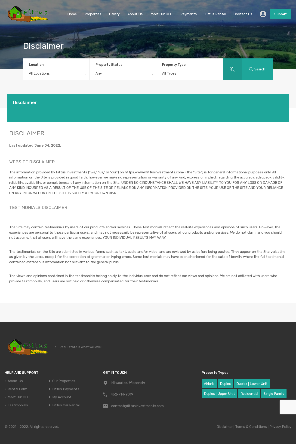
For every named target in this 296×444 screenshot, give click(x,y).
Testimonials (18, 405)
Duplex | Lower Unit (252, 384)
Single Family (274, 394)
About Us (135, 14)
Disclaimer (224, 427)
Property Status (109, 65)
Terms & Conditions (251, 427)
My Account (61, 397)
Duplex (225, 384)
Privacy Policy (280, 427)
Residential (249, 394)
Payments (188, 14)
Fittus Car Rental (66, 405)
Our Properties (63, 381)
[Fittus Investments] (28, 21)
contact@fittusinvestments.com (137, 406)
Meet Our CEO (162, 14)
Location (36, 65)
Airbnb (209, 384)
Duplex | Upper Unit (219, 394)
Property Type (173, 65)
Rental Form (17, 389)
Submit (280, 14)
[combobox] (56, 74)
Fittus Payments (65, 389)
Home (72, 14)
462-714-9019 (122, 394)
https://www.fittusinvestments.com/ (155, 172)
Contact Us (243, 14)
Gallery (114, 14)
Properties (93, 14)
